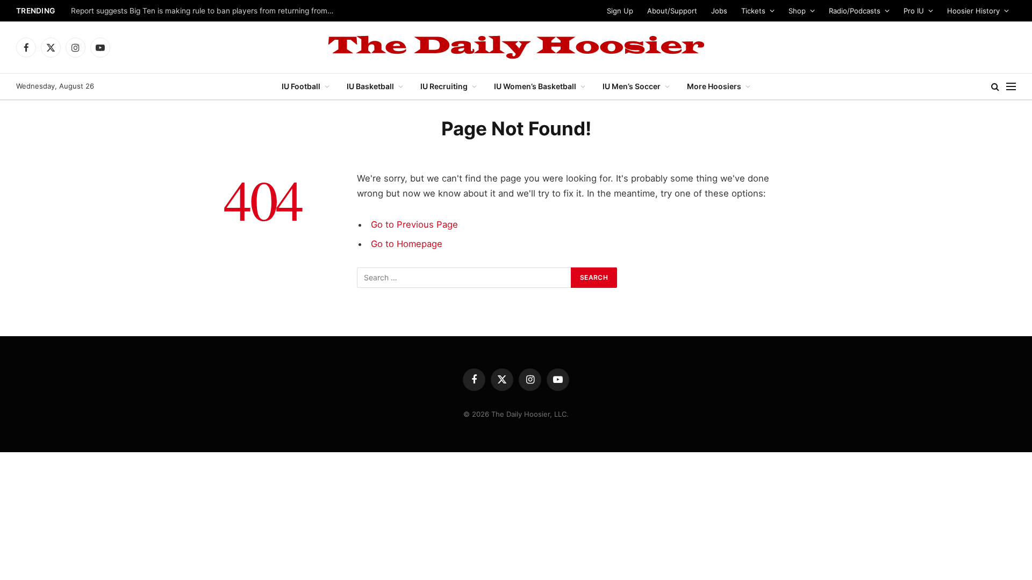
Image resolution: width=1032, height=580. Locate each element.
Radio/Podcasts (854, 10)
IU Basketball (370, 86)
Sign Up (620, 10)
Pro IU (914, 10)
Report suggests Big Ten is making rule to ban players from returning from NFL (205, 10)
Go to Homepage (406, 243)
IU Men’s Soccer (632, 86)
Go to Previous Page (414, 224)
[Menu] (1011, 87)
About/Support (672, 10)
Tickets (753, 10)
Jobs (719, 10)
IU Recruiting (444, 86)
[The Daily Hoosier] (516, 47)
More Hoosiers (714, 86)
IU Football (301, 86)
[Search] (995, 87)
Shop (797, 10)
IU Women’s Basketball (535, 86)
